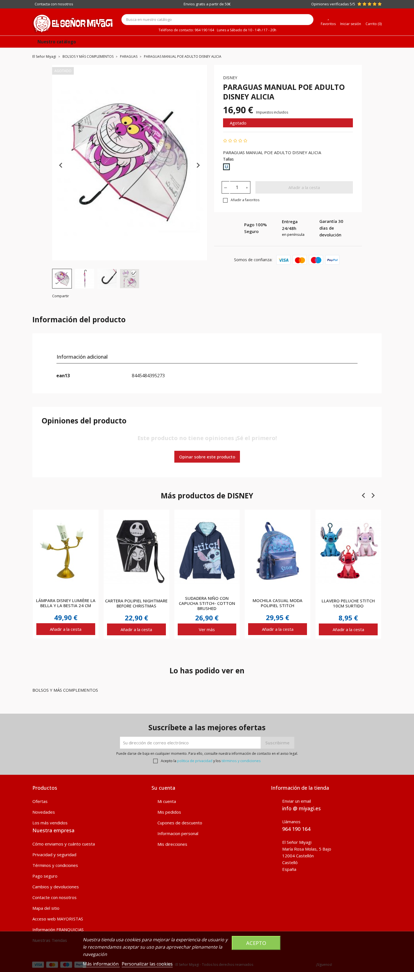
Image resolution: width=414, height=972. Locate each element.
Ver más (207, 629)
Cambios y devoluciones (55, 886)
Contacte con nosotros (54, 897)
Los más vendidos (50, 822)
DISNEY (230, 77)
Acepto (256, 942)
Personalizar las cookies (147, 964)
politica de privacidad (194, 760)
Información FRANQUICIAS (58, 929)
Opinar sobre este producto (207, 457)
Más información (101, 964)
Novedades (43, 812)
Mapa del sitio (45, 908)
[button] (62, 279)
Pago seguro (44, 876)
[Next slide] (197, 165)
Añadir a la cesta (304, 187)
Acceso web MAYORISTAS (57, 919)
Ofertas (40, 801)
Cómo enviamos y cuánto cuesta (63, 844)
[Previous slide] (61, 165)
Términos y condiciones (55, 865)
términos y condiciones (241, 760)
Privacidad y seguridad (54, 854)
